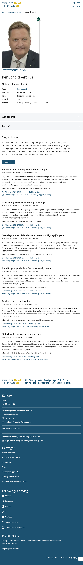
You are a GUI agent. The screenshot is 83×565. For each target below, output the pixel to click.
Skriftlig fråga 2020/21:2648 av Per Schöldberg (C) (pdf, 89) (27, 261)
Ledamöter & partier (14, 12)
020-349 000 (9, 418)
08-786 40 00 (10, 404)
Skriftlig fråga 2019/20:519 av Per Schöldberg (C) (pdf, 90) (27, 326)
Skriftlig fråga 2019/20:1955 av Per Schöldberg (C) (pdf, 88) (27, 293)
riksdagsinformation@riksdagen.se (18, 422)
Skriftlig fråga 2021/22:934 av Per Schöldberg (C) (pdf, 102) (27, 195)
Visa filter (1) (8, 162)
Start (3, 12)
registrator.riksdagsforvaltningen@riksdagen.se (24, 441)
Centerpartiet (23, 89)
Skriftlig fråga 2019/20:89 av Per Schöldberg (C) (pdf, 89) (26, 359)
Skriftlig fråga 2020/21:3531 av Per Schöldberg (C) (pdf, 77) (27, 228)
